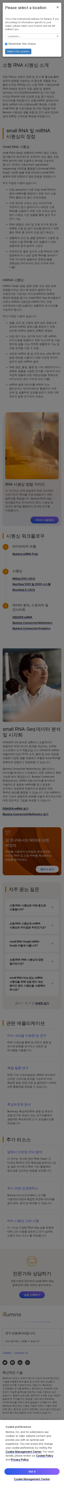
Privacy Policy (20, 1459)
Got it (32, 1471)
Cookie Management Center (24, 1451)
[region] (32, 1453)
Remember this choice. (22, 43)
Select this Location (18, 51)
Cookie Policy (44, 1455)
